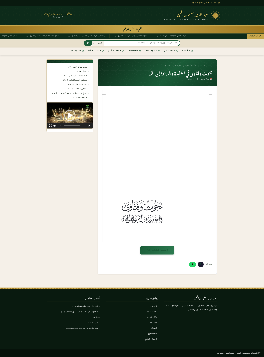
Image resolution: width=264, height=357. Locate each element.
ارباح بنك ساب (93, 323)
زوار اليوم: (82, 71)
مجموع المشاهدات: (77, 80)
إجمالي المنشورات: (78, 89)
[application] (70, 115)
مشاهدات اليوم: (79, 67)
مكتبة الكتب (152, 323)
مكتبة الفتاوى (151, 317)
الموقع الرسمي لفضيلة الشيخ (204, 3)
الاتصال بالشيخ (151, 339)
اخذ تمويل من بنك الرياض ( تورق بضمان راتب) (80, 312)
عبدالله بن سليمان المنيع (192, 13)
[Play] (89, 125)
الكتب (200, 66)
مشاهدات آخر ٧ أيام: (77, 76)
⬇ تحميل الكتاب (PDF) (157, 250)
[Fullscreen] (50, 125)
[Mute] (54, 125)
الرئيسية (209, 66)
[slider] (72, 125)
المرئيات (154, 328)
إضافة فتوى (152, 334)
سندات (96, 317)
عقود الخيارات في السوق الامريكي (85, 306)
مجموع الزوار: (80, 85)
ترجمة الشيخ (152, 312)
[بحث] (88, 43)
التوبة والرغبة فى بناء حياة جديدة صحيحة (82, 328)
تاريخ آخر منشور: (79, 93)
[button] (69, 115)
